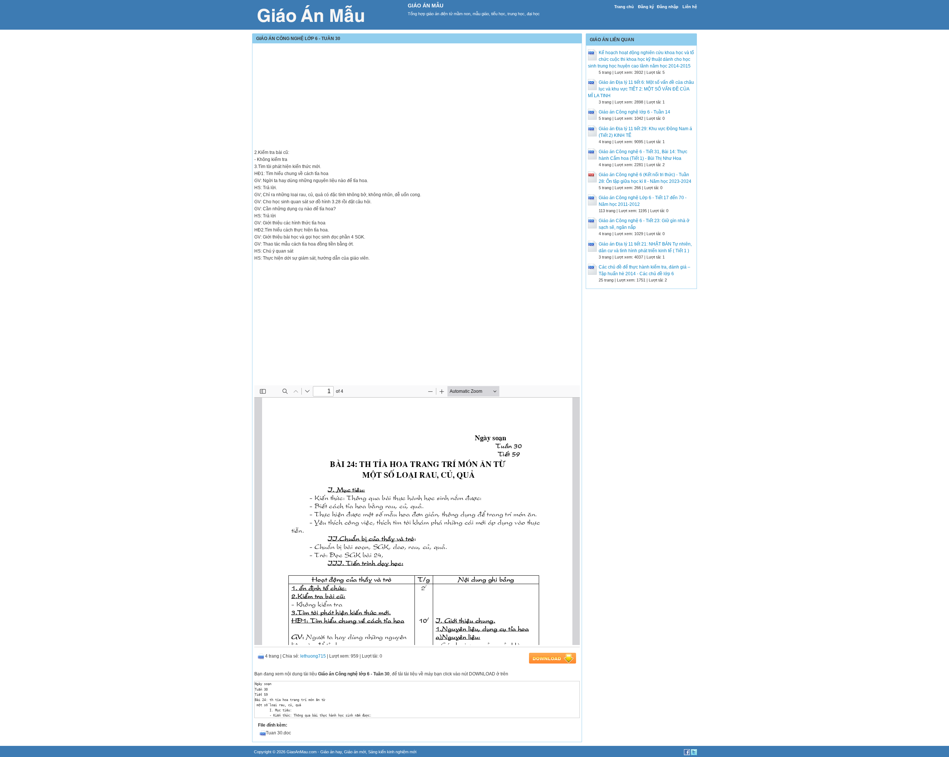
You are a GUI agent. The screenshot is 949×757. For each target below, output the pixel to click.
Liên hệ (689, 6)
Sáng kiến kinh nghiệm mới (392, 752)
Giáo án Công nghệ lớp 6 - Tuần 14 (634, 112)
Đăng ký (646, 6)
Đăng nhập (667, 6)
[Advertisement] (417, 97)
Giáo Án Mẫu (425, 6)
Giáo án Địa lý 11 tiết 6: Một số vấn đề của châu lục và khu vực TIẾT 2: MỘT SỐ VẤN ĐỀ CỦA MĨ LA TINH (641, 89)
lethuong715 (313, 656)
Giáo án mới (355, 752)
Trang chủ (624, 6)
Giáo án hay (331, 752)
